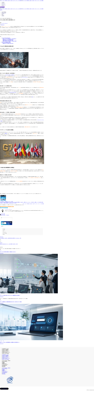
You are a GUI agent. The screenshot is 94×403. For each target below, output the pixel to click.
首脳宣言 (6, 133)
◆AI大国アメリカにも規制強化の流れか (8, 39)
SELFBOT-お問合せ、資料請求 (6, 360)
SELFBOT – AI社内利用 (5, 349)
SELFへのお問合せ (4, 361)
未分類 (3, 234)
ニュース (4, 228)
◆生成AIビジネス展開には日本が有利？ (8, 43)
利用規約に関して (4, 363)
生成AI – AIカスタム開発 (5, 353)
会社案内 (3, 362)
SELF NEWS (3, 366)
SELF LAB (3, 373)
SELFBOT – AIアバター (5, 351)
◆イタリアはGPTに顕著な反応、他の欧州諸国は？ (9, 38)
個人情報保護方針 (4, 365)
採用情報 (3, 370)
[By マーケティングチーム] (0, 249)
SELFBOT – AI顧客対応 (5, 350)
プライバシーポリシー (25, 77)
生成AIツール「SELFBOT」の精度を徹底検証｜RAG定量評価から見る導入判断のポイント (10, 342)
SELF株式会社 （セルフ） (5, 348)
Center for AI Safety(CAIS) (12, 92)
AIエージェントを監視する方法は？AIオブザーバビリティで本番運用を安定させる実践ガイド (10, 295)
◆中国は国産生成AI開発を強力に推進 (8, 40)
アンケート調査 (5, 233)
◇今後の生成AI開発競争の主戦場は (6, 42)
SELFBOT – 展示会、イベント (6, 352)
